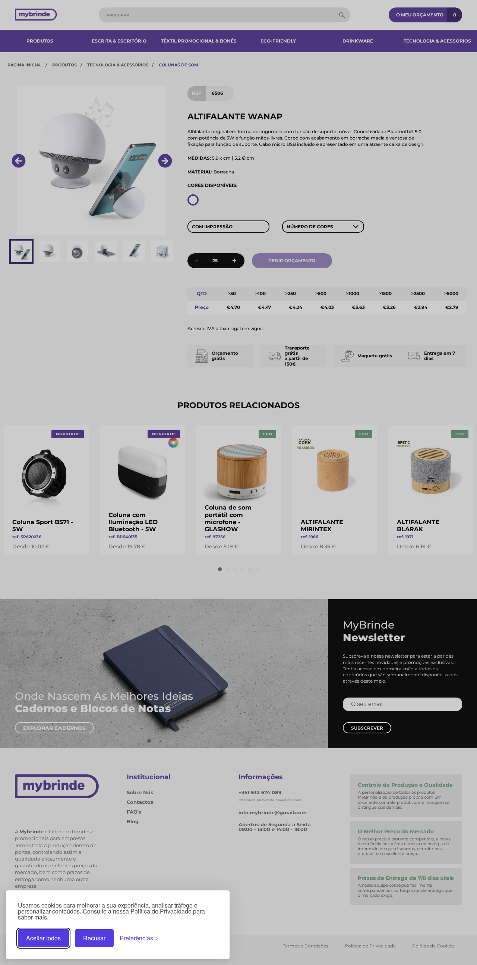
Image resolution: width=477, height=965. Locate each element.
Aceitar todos (43, 938)
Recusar (94, 938)
